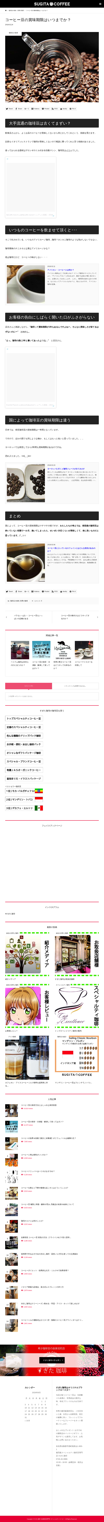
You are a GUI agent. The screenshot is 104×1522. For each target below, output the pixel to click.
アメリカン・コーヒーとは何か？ (60, 270)
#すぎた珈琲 (10, 914)
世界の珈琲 (24, 601)
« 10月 (27, 1421)
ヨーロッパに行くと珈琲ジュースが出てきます (66, 469)
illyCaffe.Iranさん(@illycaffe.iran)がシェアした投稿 (26, 215)
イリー (69, 150)
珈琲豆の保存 (14, 601)
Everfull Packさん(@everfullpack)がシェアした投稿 (26, 405)
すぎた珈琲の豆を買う (52, 1360)
